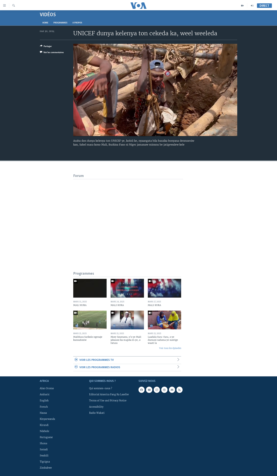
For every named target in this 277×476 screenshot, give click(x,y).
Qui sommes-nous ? (100, 388)
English (44, 400)
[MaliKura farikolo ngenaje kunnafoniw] (90, 320)
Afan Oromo (47, 388)
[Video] (242, 5)
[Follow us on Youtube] (149, 390)
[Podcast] (164, 390)
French (44, 406)
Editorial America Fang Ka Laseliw (109, 394)
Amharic (45, 394)
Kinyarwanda (47, 419)
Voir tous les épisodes (170, 348)
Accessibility (96, 406)
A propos (77, 23)
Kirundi (44, 425)
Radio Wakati (97, 413)
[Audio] (252, 5)
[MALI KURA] (90, 288)
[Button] (46, 47)
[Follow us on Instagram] (157, 390)
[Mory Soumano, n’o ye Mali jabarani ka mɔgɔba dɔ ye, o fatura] (127, 320)
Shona (43, 443)
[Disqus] (128, 219)
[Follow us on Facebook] (141, 390)
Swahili (44, 455)
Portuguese (46, 437)
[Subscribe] (172, 390)
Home (45, 23)
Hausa (43, 413)
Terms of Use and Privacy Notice (107, 400)
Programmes (60, 23)
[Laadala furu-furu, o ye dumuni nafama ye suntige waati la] (164, 320)
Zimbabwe (46, 467)
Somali (44, 449)
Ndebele (44, 431)
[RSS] (179, 390)
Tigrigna (45, 461)
